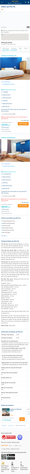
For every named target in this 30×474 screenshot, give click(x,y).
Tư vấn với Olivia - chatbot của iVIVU (10, 449)
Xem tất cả (4, 235)
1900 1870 (14, 1)
